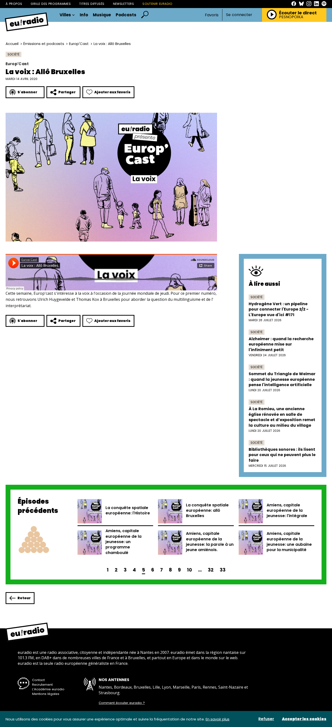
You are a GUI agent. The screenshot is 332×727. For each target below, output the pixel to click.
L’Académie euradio (48, 689)
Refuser (266, 719)
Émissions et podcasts (43, 43)
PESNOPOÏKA (291, 17)
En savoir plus (217, 719)
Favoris (211, 15)
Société (13, 54)
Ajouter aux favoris (112, 92)
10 (189, 570)
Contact (38, 680)
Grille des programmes (51, 4)
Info (84, 15)
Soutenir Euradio (157, 4)
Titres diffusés (91, 4)
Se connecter (239, 15)
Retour (24, 598)
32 (211, 570)
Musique (102, 15)
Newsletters (123, 4)
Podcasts (126, 15)
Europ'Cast (79, 43)
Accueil (12, 43)
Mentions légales (45, 694)
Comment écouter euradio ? (122, 703)
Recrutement (42, 684)
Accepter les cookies (304, 719)
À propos (14, 4)
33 (223, 570)
